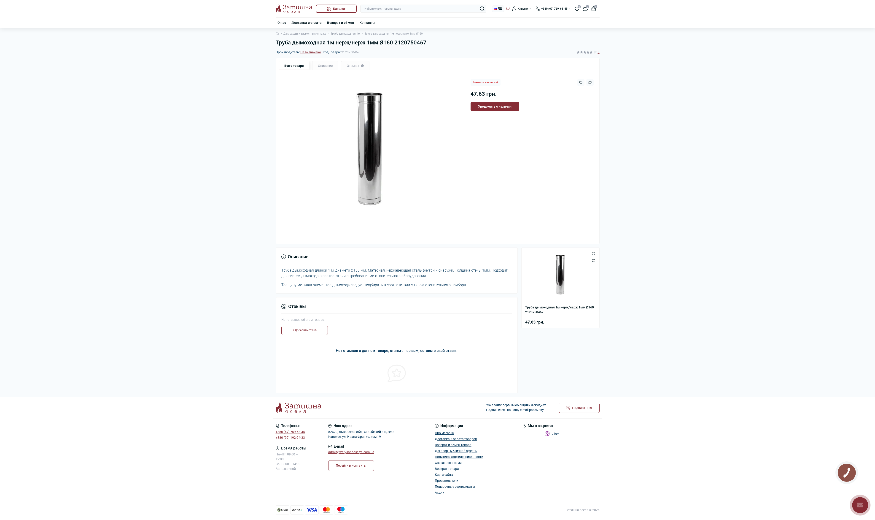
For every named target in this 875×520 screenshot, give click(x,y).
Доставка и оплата (306, 23)
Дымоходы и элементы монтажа (304, 33)
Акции (439, 492)
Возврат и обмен (340, 23)
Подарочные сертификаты (455, 486)
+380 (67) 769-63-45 (290, 432)
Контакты (367, 23)
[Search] (482, 8)
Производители (446, 480)
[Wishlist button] (580, 82)
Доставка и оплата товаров (456, 439)
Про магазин (444, 433)
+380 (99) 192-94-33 (290, 437)
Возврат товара (447, 469)
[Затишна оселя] (355, 408)
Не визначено (310, 52)
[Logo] (294, 9)
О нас (281, 23)
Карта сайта (444, 474)
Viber (555, 434)
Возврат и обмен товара (453, 445)
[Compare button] (590, 82)
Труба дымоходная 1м (345, 33)
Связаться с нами (448, 463)
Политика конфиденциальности (459, 457)
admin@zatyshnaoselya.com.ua (351, 452)
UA (508, 9)
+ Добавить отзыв (305, 330)
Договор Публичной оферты (456, 451)
